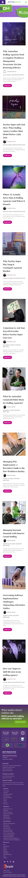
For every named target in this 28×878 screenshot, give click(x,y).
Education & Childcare (8, 813)
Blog (4, 844)
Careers (5, 800)
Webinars (5, 851)
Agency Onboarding (7, 830)
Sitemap (5, 857)
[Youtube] (13, 861)
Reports (5, 847)
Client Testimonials (7, 854)
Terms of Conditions (7, 872)
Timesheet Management (8, 834)
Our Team (5, 792)
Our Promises (6, 795)
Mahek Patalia (11, 407)
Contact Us (5, 803)
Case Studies (6, 846)
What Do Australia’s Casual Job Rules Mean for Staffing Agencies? (13, 399)
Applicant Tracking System (9, 823)
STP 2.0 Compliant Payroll (8, 833)
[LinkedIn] (4, 861)
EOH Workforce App (7, 831)
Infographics (6, 852)
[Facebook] (7, 861)
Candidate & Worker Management (11, 838)
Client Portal (6, 825)
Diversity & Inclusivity (7, 794)
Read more (7, 85)
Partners (5, 802)
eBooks (5, 849)
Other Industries (6, 818)
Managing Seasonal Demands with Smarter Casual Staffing (13, 533)
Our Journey (6, 790)
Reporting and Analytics (8, 836)
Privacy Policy (6, 870)
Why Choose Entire (7, 797)
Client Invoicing (6, 828)
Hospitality (5, 810)
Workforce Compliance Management (11, 839)
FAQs (4, 856)
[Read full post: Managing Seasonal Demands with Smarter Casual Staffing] (14, 512)
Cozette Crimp (11, 141)
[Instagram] (10, 861)
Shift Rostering (6, 826)
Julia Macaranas (11, 71)
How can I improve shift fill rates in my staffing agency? (12, 672)
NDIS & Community (7, 812)
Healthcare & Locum (7, 808)
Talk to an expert (20, 722)
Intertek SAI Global (12, 757)
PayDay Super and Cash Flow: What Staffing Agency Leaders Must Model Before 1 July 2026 (14, 131)
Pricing (4, 799)
